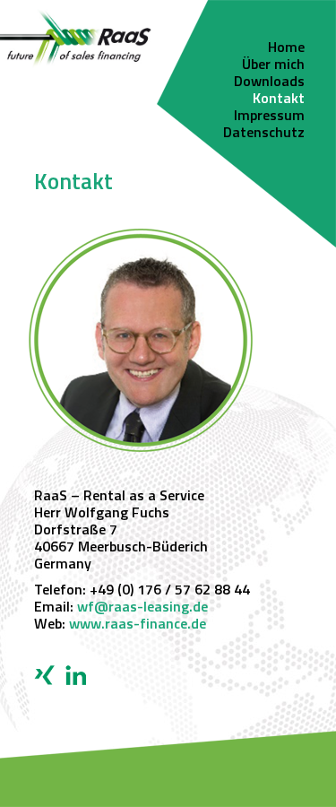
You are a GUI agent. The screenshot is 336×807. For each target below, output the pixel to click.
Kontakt (279, 99)
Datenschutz (264, 133)
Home (286, 48)
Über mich (273, 65)
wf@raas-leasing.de (142, 608)
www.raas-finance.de (137, 625)
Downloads (269, 82)
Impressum (269, 116)
